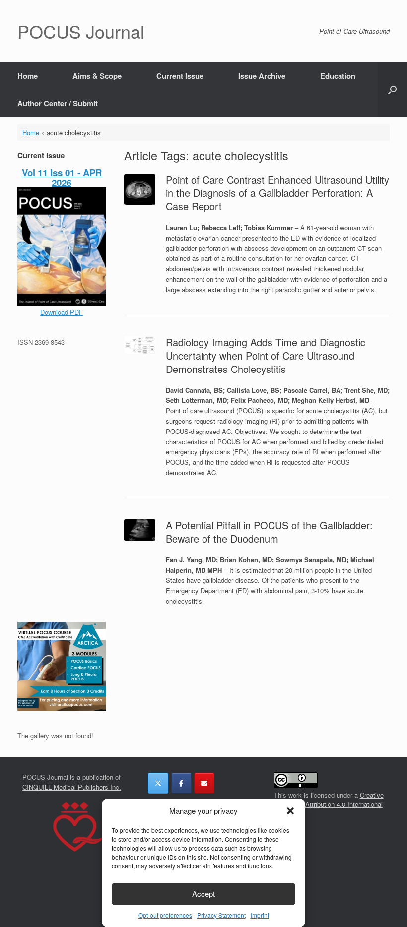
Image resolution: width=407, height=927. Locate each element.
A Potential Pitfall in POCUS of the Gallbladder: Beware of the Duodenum (269, 532)
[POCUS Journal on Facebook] (181, 783)
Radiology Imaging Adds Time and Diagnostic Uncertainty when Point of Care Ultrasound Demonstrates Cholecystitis (265, 355)
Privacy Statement (221, 915)
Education (337, 75)
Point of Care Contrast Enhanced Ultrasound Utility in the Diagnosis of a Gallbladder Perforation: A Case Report (277, 192)
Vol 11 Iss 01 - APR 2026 (62, 177)
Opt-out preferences (165, 915)
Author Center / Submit (57, 103)
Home (27, 75)
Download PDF (61, 312)
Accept (203, 893)
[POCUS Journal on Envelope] (204, 783)
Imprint (260, 915)
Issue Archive (261, 75)
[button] (290, 811)
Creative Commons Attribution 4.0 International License (329, 804)
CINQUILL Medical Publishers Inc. (71, 787)
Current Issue (180, 75)
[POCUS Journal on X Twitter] (158, 783)
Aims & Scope (97, 75)
